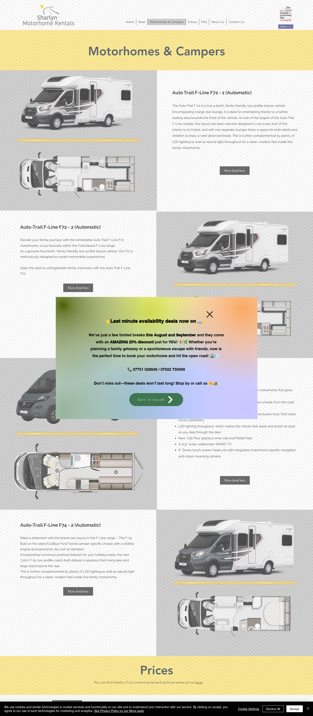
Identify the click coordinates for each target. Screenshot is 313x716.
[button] (210, 314)
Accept (294, 709)
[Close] (307, 709)
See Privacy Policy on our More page (119, 711)
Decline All (273, 709)
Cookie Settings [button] (248, 709)
